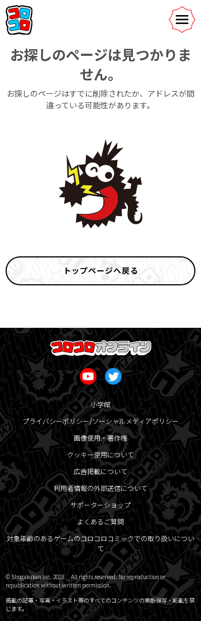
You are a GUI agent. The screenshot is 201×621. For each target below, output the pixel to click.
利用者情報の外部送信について (100, 488)
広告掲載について (100, 471)
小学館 (100, 404)
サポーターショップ (100, 504)
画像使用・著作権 (100, 437)
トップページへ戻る (100, 270)
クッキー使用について (100, 454)
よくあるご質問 (100, 521)
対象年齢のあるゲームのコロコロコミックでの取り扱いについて (100, 543)
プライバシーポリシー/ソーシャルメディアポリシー (100, 421)
